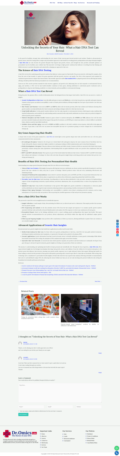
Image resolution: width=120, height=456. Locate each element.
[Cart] (117, 221)
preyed (25, 342)
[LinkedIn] (117, 224)
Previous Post (22, 281)
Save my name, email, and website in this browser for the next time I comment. (41, 411)
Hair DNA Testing (42, 70)
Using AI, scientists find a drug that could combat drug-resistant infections (40, 317)
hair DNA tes (50, 137)
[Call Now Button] (117, 453)
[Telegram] (117, 235)
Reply (100, 353)
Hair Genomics (50, 54)
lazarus (25, 357)
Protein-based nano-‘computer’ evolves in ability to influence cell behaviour (80, 325)
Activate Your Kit (68, 2)
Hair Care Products (32, 168)
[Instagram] (117, 229)
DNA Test (52, 2)
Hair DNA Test (33, 91)
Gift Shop (59, 2)
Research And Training (93, 2)
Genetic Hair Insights (56, 225)
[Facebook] (117, 226)
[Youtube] (117, 232)
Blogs (75, 2)
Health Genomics (59, 54)
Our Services (81, 2)
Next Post (98, 281)
